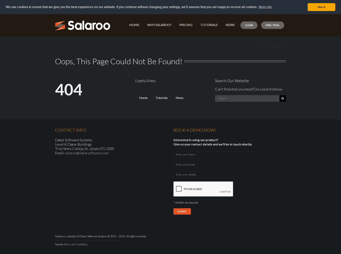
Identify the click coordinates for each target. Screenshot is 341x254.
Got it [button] (321, 7)
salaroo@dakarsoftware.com (87, 153)
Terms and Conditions (76, 244)
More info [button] (265, 7)
